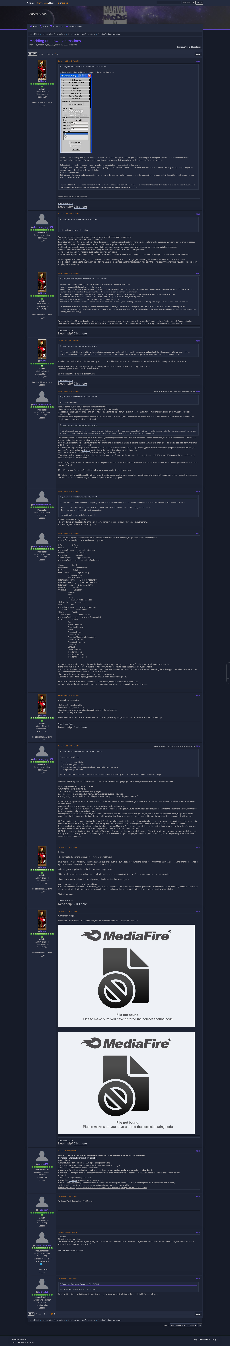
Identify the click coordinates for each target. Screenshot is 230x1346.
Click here (80, 206)
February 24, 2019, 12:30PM (67, 1232)
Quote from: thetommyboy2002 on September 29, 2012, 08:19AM (84, 279)
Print (198, 54)
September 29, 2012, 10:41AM (68, 391)
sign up (65, 3)
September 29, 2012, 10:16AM (68, 341)
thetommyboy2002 (43, 227)
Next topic (196, 47)
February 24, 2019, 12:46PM (67, 1279)
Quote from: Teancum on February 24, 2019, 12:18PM (80, 1284)
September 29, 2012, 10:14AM (68, 273)
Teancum (43, 1209)
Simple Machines (29, 1342)
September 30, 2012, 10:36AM (68, 746)
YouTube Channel (75, 26)
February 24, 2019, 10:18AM (67, 1151)
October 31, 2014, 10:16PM (67, 847)
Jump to (166, 1325)
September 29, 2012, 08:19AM (68, 214)
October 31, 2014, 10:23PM (67, 911)
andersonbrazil (43, 1245)
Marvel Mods (37, 14)
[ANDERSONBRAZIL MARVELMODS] (42, 1267)
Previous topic (183, 47)
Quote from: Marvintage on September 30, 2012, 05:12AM (82, 751)
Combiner (73, 1180)
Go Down (32, 54)
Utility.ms (86, 450)
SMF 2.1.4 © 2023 (18, 1342)
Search (45, 26)
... (49, 54)
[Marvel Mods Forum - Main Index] (42, 99)
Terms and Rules (204, 1340)
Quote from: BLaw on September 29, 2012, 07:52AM (79, 219)
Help (195, 1340)
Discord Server (57, 26)
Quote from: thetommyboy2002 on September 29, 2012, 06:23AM (84, 66)
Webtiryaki (23, 1339)
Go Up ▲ (215, 1340)
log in (57, 3)
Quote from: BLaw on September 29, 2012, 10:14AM (79, 346)
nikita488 (43, 1164)
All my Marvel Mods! (65, 203)
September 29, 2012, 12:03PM (68, 533)
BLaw (43, 80)
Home (35, 26)
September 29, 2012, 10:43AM (68, 491)
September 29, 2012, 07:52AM (68, 61)
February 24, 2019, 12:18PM (67, 1197)
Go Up (31, 1314)
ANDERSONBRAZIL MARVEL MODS (71, 1251)
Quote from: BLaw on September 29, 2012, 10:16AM (79, 497)
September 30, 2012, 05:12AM (68, 695)
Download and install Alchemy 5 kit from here (78, 1158)
